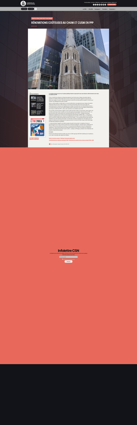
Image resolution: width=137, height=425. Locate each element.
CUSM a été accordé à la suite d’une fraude (66, 117)
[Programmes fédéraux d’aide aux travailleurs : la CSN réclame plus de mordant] (33, 99)
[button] (36, 9)
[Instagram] (95, 4)
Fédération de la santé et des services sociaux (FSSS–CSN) (81, 140)
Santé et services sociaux (54, 138)
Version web (36, 139)
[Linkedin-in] (105, 4)
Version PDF (32, 139)
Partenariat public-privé (69, 138)
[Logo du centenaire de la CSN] (23, 3)
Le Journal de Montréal (70, 103)
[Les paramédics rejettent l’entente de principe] (33, 112)
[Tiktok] (97, 4)
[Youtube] (99, 4)
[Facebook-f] (94, 4)
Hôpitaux (62, 138)
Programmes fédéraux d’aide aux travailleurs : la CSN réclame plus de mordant (40, 99)
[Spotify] (101, 4)
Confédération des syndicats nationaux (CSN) (58, 140)
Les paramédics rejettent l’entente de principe (40, 112)
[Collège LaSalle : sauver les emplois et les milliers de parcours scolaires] (33, 106)
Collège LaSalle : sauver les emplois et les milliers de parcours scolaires (40, 106)
